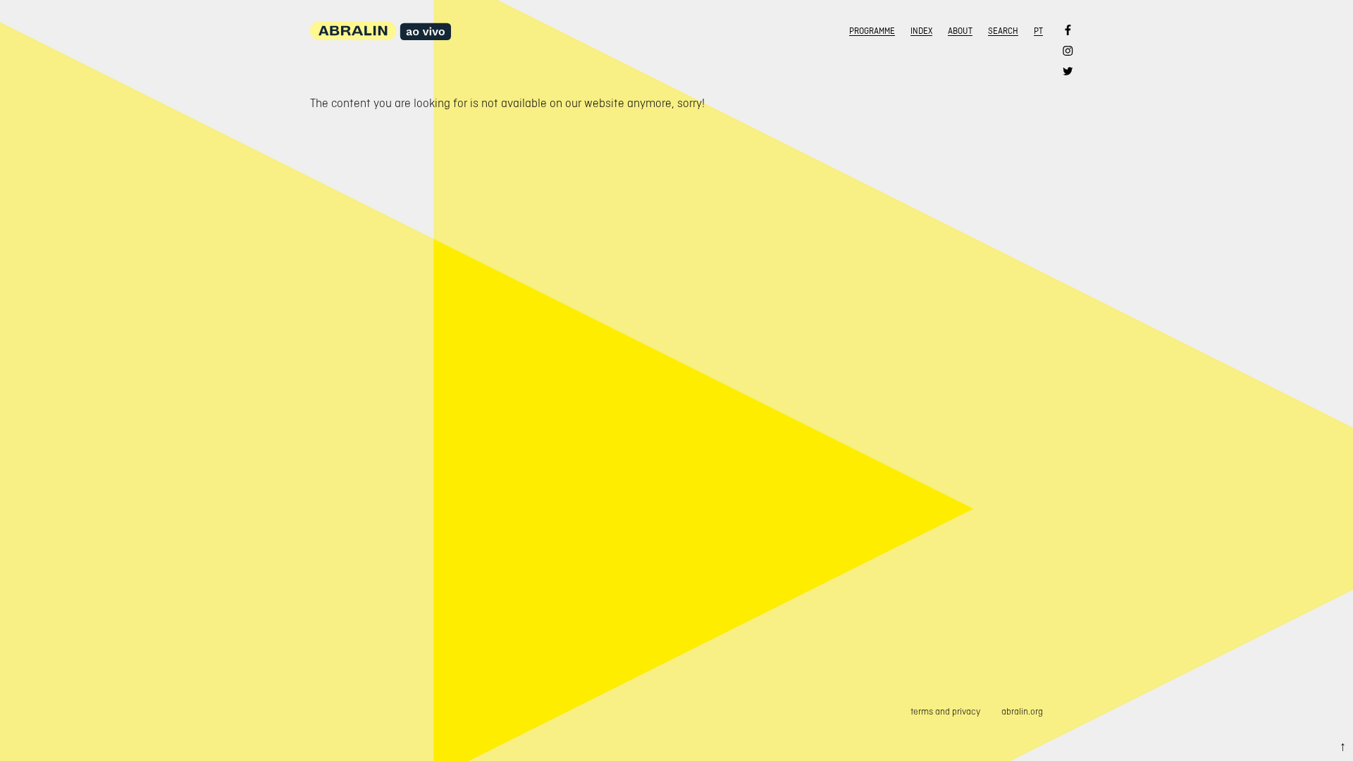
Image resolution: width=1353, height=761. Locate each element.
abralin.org (1022, 711)
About (960, 31)
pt (1038, 31)
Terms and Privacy (945, 711)
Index (921, 31)
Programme (872, 31)
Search (1003, 31)
